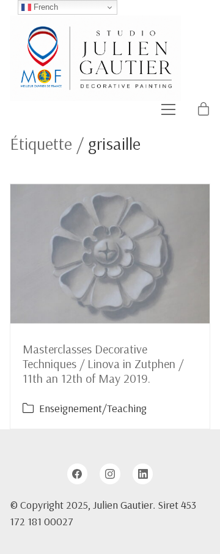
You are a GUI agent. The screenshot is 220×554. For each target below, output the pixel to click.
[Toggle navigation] (168, 109)
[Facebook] (77, 474)
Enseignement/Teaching (93, 408)
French (44, 7)
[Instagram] (110, 474)
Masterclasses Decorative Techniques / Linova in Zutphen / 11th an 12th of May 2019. (103, 363)
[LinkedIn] (143, 474)
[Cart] (203, 109)
